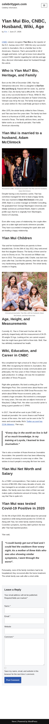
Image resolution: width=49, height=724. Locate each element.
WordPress (32, 721)
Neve (14, 721)
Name (7, 606)
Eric (5, 32)
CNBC (4, 42)
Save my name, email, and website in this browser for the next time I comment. (21, 672)
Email (7, 616)
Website (7, 626)
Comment (9, 637)
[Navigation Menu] (44, 5)
